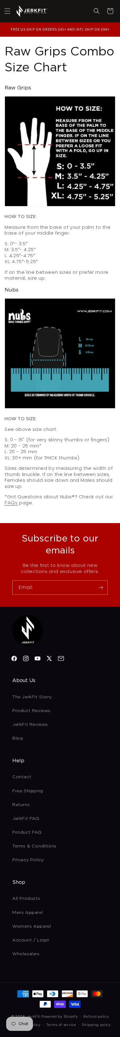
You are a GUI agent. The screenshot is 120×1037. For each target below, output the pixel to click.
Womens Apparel (31, 926)
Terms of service (61, 1025)
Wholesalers (26, 953)
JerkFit (33, 1016)
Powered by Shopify (59, 1016)
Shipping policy (96, 1025)
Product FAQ (27, 832)
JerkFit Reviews (30, 724)
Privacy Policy (28, 859)
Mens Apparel (27, 912)
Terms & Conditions (34, 845)
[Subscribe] (100, 587)
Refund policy (96, 1016)
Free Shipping (27, 790)
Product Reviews (31, 710)
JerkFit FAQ (25, 818)
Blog (17, 738)
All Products (26, 898)
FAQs (11, 503)
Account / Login (31, 939)
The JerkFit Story (32, 696)
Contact (21, 776)
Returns (21, 804)
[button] (7, 11)
